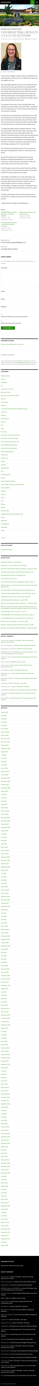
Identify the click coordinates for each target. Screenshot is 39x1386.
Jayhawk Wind (5, 468)
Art (2, 385)
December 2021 (5, 896)
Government (4, 455)
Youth (2, 530)
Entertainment (5, 418)
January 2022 (5, 893)
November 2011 (5, 1232)
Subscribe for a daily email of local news (12, 344)
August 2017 (4, 1067)
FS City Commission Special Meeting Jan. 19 (13, 241)
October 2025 (5, 745)
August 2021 (4, 909)
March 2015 (4, 1156)
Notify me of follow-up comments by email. (14, 316)
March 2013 (4, 1199)
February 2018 (5, 1048)
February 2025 (5, 771)
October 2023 (5, 824)
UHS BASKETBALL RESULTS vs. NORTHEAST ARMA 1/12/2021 (9, 224)
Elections (3, 415)
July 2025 (3, 755)
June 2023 (4, 837)
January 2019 (5, 1011)
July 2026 (3, 715)
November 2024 (5, 781)
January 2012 (5, 1225)
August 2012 (4, 1209)
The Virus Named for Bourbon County (22, 1354)
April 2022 (4, 883)
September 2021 (5, 906)
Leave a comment (32, 39)
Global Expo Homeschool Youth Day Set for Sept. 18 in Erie (17, 572)
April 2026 (4, 725)
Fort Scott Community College (9, 438)
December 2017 (5, 1054)
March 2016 (4, 1123)
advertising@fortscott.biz (22, 362)
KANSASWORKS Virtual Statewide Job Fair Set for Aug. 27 (17, 615)
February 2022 (5, 890)
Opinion (3, 494)
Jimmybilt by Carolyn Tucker (9, 578)
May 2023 (4, 840)
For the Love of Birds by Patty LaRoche (21, 648)
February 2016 (5, 1127)
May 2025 (4, 761)
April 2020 (4, 962)
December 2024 (5, 778)
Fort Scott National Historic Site (10, 441)
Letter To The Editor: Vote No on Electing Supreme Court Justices (19, 652)
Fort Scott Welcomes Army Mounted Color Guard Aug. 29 (17, 618)
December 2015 (5, 1133)
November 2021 (5, 900)
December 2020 (5, 936)
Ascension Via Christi (7, 389)
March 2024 (4, 807)
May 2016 (4, 1117)
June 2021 (4, 916)
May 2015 (4, 1150)
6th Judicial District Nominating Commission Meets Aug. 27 (18, 590)
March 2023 (4, 847)
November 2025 (5, 742)
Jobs (2, 471)
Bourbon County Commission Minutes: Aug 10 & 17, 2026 (17, 624)
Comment (4, 268)
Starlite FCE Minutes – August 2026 (11, 562)
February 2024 (5, 811)
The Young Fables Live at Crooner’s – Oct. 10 (13, 611)
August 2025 (4, 751)
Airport (3, 379)
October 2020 (5, 942)
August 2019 (4, 988)
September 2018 (5, 1025)
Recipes (3, 504)
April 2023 (4, 844)
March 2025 (4, 768)
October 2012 (5, 1202)
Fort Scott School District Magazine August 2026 (19, 1339)
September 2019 (5, 985)
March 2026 (4, 728)
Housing (3, 464)
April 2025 (4, 765)
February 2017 (5, 1087)
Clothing (3, 405)
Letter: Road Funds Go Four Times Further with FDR (15, 596)
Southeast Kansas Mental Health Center (12, 514)
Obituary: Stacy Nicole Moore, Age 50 (25, 645)
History (3, 461)
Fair (2, 425)
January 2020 (5, 972)
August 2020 (4, 949)
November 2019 (5, 979)
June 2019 (4, 995)
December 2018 (5, 1015)
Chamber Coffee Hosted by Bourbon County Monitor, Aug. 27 (18, 593)
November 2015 (5, 1137)
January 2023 (5, 853)
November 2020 (5, 939)
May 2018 (4, 1038)
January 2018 (5, 1051)
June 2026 (4, 719)
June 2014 (4, 1179)
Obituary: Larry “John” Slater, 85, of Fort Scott (13, 565)
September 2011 (5, 1239)
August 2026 (4, 712)
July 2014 (3, 1176)
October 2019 (5, 982)
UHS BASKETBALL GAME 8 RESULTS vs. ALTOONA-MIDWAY (8, 214)
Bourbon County (6, 29)
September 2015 (5, 1143)
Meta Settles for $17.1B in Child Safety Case (13, 575)
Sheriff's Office (5, 510)
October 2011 (5, 1235)
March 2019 (4, 1005)
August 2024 (4, 791)
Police (2, 497)
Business (3, 399)
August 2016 (4, 1107)
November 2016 (5, 1097)
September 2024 (5, 788)
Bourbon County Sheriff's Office (10, 395)
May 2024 (4, 801)
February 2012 (5, 1222)
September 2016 (5, 1104)
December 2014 (5, 1163)
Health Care (4, 458)
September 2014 (5, 1173)
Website (3, 306)
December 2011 (5, 1229)
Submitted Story (19, 39)
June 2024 (4, 798)
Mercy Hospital (5, 487)
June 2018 (4, 1035)
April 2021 (4, 923)
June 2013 (4, 1192)
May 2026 (4, 722)
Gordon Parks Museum (7, 451)
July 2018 (3, 1031)
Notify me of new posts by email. (11, 323)
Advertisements (5, 376)
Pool (2, 501)
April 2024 (4, 804)
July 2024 (3, 794)
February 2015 (5, 1160)
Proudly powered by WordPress (8, 1383)
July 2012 (3, 1212)
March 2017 (4, 1084)
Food (2, 428)
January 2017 (5, 1090)
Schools (14, 29)
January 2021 (5, 932)
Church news (4, 402)
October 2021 (5, 903)
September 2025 (5, 748)
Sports (19, 29)
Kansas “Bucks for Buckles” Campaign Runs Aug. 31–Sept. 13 (18, 582)
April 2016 (4, 1120)
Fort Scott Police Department (9, 445)
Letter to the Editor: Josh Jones (18, 683)
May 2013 (4, 1196)
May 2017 (4, 1077)
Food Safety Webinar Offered (9, 248)
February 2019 (5, 1008)
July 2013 (3, 1189)
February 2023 (5, 850)
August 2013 (4, 1186)
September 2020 (5, 946)
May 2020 (4, 959)
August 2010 (4, 1245)
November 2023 (5, 821)
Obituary (3, 491)
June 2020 (4, 956)
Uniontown (4, 527)
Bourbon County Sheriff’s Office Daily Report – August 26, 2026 (19, 603)
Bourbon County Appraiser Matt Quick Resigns (24, 690)
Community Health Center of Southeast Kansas (14, 408)
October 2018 (5, 1021)
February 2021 (5, 929)
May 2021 (4, 919)
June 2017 (4, 1074)
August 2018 (4, 1028)
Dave (2, 662)
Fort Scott (4, 432)
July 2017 (3, 1071)
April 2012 (4, 1216)
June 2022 (4, 877)
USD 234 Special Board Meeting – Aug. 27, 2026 (14, 600)
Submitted (4, 520)
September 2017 (5, 1064)
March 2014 (4, 1183)
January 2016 (5, 1130)
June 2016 (4, 1113)
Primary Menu (37, 2)
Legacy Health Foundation (8, 481)
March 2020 (4, 965)
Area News (4, 382)
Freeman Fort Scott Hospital (9, 448)
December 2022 (5, 857)
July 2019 (3, 992)
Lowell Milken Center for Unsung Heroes (12, 484)
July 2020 (3, 952)
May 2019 (4, 998)
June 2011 (4, 1242)
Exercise (3, 422)
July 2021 (3, 913)
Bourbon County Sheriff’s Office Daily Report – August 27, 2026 (19, 568)
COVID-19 (4, 412)
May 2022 (4, 880)
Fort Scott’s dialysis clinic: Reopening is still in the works (20, 1375)
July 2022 (3, 873)
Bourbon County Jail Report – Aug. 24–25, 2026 (14, 621)
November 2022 (5, 860)
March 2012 (4, 1219)
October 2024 (5, 784)
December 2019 (5, 975)
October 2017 (5, 1061)
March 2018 (4, 1044)
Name (3, 291)
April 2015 (4, 1153)
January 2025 (5, 775)
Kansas (3, 478)
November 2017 (5, 1058)
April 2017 (4, 1081)
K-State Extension (6, 474)
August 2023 (4, 830)
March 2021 (4, 926)
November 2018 (5, 1018)
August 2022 (4, 870)
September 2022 (5, 867)
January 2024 (5, 814)
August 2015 (4, 1146)
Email (3, 299)
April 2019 (4, 1002)
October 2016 (5, 1100)
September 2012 (5, 1206)
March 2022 (4, 886)
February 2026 (5, 732)
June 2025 (4, 758)
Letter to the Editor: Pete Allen (19, 670)
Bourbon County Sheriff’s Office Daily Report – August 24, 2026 (19, 628)
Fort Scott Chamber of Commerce (10, 435)
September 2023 (5, 827)
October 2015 (5, 1140)
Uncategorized (5, 524)
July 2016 (3, 1110)
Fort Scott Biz (6, 2)
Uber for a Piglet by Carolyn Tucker (16, 662)
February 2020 (5, 969)
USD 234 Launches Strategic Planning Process (23, 1342)
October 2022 (5, 863)
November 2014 (5, 1166)
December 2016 (5, 1094)
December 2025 (5, 738)
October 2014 (5, 1169)
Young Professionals (6, 549)
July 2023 (3, 834)
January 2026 (5, 735)
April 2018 (4, 1041)
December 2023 (5, 817)
